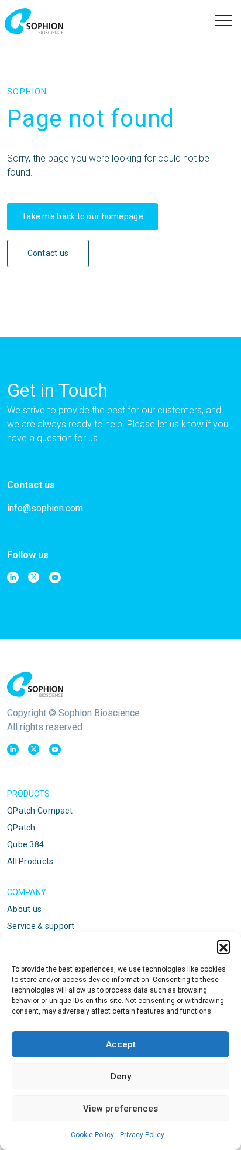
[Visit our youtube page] (55, 577)
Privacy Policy (142, 1135)
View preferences (120, 1108)
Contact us (48, 253)
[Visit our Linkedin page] (13, 577)
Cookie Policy (92, 1135)
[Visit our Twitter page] (34, 577)
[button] (223, 946)
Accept (121, 1044)
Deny (121, 1076)
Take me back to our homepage (82, 216)
